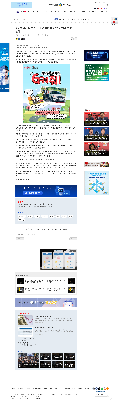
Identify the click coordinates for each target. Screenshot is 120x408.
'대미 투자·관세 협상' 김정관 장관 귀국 (57, 364)
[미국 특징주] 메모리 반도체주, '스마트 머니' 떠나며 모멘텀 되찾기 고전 (35, 281)
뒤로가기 (20, 239)
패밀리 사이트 (99, 394)
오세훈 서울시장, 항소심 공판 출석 (58, 356)
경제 (46, 12)
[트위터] (99, 388)
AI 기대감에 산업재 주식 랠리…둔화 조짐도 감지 (57, 281)
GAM (106, 12)
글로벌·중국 (57, 12)
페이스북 (19, 39)
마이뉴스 (106, 8)
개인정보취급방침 (37, 388)
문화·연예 (94, 12)
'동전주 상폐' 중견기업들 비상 (44, 328)
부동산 (83, 12)
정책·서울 (40, 12)
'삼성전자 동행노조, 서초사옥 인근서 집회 (28, 365)
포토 (29, 12)
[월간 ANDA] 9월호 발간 (24, 340)
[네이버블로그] (102, 388)
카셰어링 (44, 216)
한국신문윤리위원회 (100, 391)
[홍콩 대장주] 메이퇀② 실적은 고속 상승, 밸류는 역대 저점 (56, 289)
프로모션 (21, 220)
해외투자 (65, 12)
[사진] (25, 320)
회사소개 (13, 388)
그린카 (37, 216)
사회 (50, 12)
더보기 (106, 19)
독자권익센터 (58, 388)
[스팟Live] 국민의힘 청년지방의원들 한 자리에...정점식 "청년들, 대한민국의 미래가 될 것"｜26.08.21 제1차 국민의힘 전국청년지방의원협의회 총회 (96, 123)
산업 (71, 12)
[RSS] (107, 388)
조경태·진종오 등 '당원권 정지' (26, 338)
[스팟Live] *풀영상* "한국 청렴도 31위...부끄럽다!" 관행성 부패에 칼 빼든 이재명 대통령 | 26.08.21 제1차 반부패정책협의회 (96, 138)
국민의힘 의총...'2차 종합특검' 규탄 (69, 356)
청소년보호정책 (48, 388)
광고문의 (87, 388)
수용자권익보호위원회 (69, 388)
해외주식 (98, 8)
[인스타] (105, 388)
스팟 (87, 110)
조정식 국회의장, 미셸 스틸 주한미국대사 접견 (45, 356)
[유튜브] (93, 388)
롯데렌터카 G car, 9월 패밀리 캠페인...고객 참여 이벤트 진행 (35, 204)
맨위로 (73, 239)
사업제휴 (27, 388)
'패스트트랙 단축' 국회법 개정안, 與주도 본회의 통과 (69, 364)
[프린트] (75, 38)
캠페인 (64, 216)
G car (51, 216)
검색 (107, 5)
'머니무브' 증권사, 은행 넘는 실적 (27, 345)
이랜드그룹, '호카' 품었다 (25, 343)
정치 (34, 12)
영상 (22, 12)
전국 (88, 12)
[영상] (96, 119)
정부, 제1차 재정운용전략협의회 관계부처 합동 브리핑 (45, 364)
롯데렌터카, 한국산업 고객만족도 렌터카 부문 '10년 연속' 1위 (35, 206)
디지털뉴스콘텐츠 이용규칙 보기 (26, 235)
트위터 (22, 39)
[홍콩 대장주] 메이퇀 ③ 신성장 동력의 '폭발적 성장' (34, 289)
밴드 (24, 39)
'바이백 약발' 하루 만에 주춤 (43, 316)
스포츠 (101, 12)
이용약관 (80, 388)
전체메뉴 (12, 12)
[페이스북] (96, 388)
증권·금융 (77, 12)
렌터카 (30, 216)
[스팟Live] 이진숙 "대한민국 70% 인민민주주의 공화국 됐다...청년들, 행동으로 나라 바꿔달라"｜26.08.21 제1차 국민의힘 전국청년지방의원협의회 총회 (96, 153)
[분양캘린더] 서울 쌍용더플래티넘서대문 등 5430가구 (73, 19)
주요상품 (20, 388)
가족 (58, 216)
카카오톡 (17, 39)
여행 (70, 216)
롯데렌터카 (22, 216)
